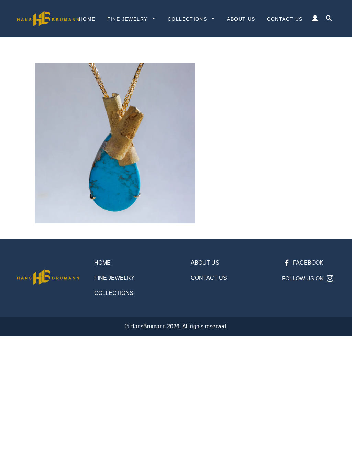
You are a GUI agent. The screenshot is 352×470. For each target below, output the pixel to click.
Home (87, 19)
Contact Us (285, 19)
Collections (188, 19)
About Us (241, 19)
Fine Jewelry (128, 19)
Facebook (307, 263)
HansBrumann (148, 326)
